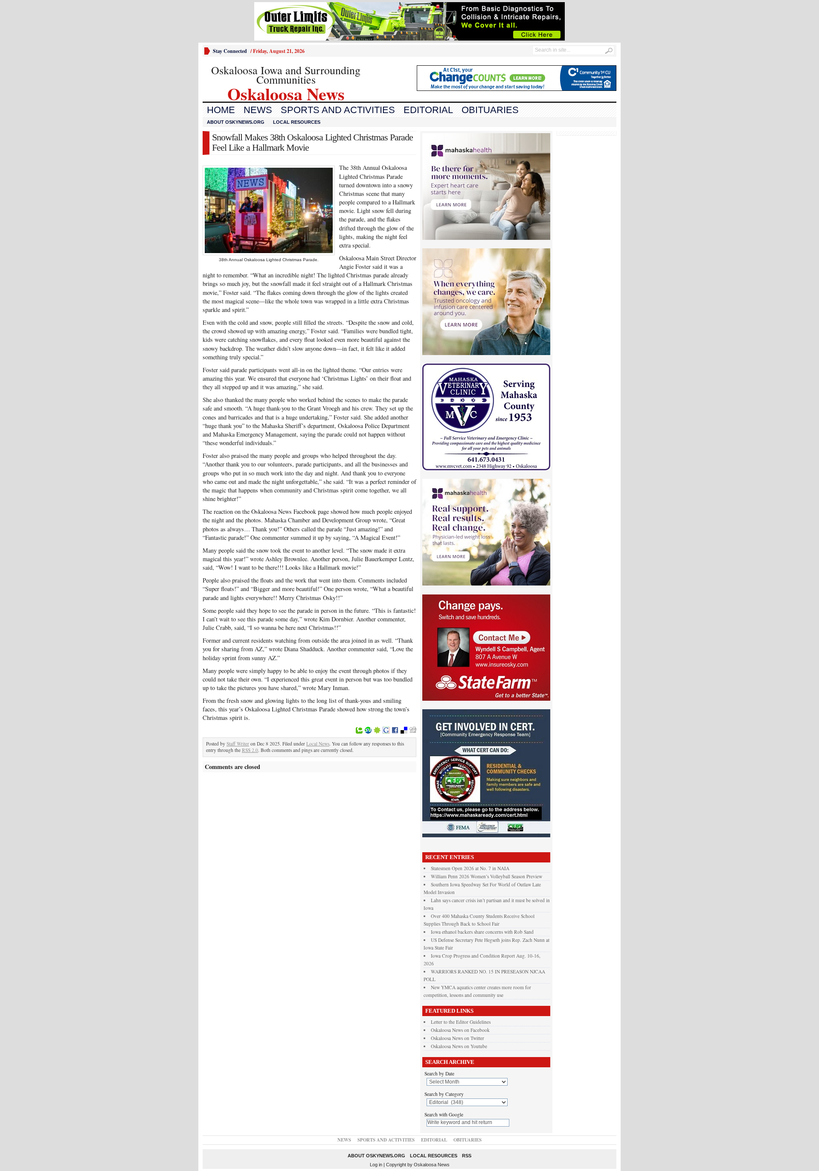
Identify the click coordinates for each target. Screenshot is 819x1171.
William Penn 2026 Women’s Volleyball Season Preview (486, 876)
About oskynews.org (235, 122)
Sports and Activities (338, 110)
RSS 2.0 (250, 750)
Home (221, 110)
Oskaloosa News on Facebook (460, 1030)
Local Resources (296, 122)
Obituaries (490, 110)
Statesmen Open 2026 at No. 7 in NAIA (470, 868)
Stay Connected (230, 51)
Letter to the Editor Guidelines (461, 1022)
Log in (376, 1164)
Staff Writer (238, 743)
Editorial (428, 110)
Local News (317, 743)
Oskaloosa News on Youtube (459, 1046)
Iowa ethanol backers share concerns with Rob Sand (482, 932)
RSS (466, 1155)
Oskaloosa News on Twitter (457, 1038)
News (258, 110)
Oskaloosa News (432, 1164)
